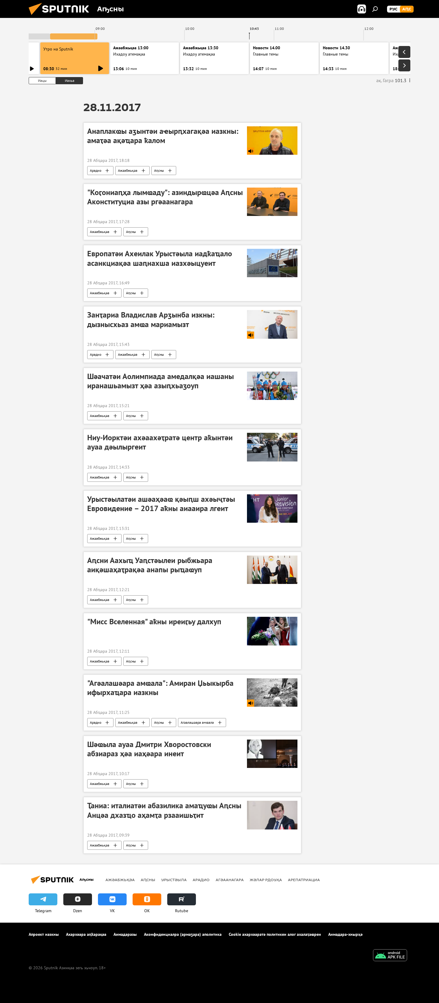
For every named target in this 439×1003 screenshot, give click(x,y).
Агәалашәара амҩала (197, 722)
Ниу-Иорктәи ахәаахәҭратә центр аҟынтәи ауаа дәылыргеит (160, 442)
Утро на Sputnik (58, 49)
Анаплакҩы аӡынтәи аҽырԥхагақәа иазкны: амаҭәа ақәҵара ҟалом (162, 135)
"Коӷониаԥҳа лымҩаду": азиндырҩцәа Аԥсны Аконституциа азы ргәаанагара (165, 197)
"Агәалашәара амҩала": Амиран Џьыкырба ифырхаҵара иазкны (160, 687)
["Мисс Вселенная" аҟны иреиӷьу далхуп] (272, 631)
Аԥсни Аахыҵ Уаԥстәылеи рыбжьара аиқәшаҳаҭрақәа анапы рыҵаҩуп (149, 565)
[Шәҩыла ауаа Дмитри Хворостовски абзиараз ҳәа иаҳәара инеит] (272, 754)
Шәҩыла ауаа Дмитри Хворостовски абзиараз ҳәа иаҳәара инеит (149, 749)
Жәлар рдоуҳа (266, 879)
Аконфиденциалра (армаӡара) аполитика (183, 934)
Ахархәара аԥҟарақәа (86, 934)
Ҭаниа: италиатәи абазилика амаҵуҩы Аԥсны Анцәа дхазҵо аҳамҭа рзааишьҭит (164, 810)
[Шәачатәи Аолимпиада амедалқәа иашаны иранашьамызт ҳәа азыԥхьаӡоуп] (272, 386)
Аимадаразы (125, 934)
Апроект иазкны (44, 934)
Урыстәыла (174, 879)
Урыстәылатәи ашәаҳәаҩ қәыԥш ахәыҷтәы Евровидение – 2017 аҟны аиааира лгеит (161, 503)
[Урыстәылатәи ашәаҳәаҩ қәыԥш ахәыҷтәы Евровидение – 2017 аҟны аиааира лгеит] (272, 508)
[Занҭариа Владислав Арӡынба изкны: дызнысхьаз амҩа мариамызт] (272, 324)
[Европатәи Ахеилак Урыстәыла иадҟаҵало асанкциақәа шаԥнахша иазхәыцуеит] (272, 263)
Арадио (95, 170)
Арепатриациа (304, 879)
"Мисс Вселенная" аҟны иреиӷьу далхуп (154, 621)
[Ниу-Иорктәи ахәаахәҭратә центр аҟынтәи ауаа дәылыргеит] (272, 447)
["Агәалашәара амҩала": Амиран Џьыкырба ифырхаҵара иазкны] (272, 692)
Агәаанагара (230, 879)
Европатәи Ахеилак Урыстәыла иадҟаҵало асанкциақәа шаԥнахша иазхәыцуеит (159, 258)
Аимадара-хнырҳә (345, 934)
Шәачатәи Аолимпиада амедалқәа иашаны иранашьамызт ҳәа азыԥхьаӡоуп (160, 381)
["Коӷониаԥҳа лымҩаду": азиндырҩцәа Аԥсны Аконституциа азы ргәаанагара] (272, 202)
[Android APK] (390, 956)
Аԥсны (159, 170)
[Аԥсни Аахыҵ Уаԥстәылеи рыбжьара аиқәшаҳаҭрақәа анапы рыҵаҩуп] (272, 570)
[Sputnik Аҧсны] (61, 16)
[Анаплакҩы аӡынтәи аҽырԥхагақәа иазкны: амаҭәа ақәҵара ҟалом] (272, 140)
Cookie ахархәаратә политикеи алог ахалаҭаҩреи (275, 934)
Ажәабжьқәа (127, 170)
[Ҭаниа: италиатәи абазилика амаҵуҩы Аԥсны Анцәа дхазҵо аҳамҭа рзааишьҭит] (272, 815)
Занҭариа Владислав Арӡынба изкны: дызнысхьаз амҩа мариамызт (150, 319)
